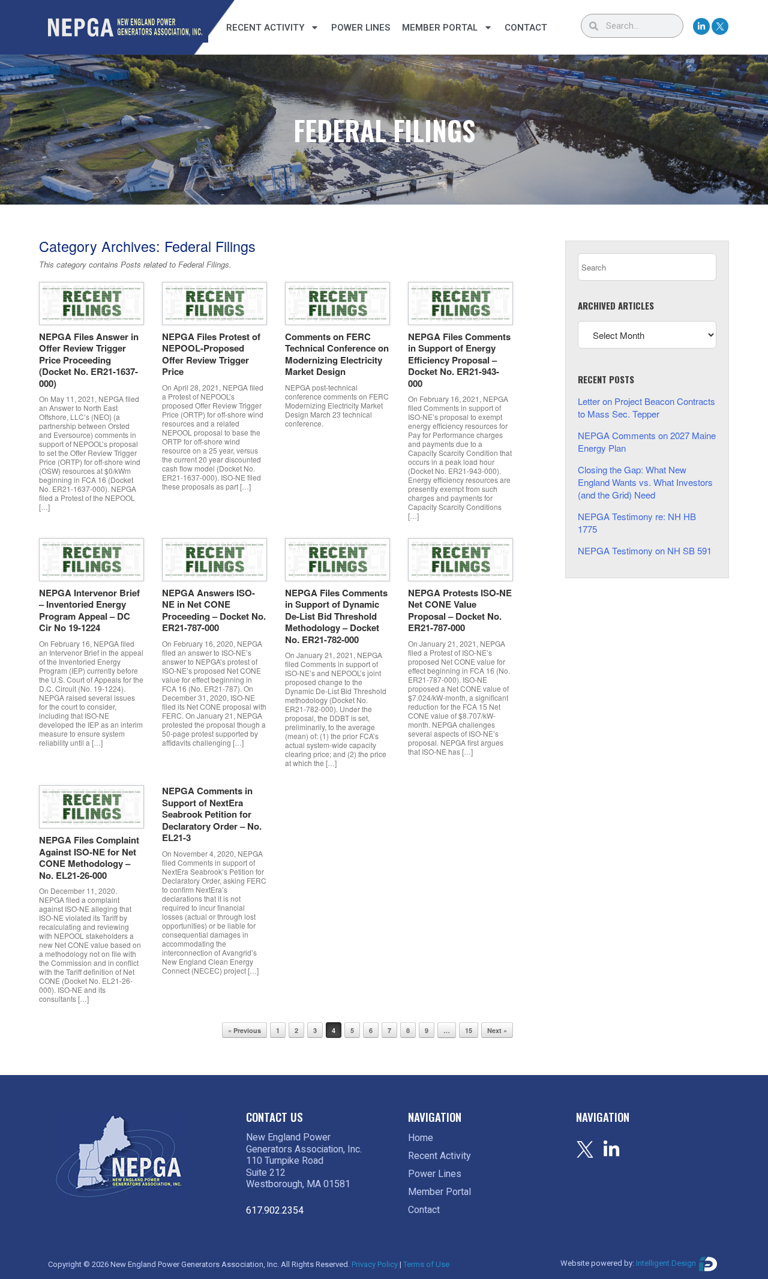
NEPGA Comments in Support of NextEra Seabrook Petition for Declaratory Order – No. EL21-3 (212, 814)
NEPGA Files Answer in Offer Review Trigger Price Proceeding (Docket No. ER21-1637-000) (89, 360)
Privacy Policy (375, 1264)
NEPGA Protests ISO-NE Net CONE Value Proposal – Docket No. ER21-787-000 (460, 610)
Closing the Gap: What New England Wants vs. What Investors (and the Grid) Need (645, 482)
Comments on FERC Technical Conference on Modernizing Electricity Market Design (337, 354)
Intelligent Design (666, 1263)
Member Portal (440, 28)
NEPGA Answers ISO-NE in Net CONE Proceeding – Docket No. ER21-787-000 (214, 610)
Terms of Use (426, 1264)
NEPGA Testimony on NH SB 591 (645, 550)
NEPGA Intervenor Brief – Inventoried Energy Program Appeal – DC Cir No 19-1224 (89, 610)
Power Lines (360, 28)
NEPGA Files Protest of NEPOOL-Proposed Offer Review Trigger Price (211, 354)
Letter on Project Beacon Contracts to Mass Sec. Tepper (646, 407)
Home (420, 1137)
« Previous (244, 1030)
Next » (497, 1030)
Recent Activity (265, 28)
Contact (526, 28)
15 (468, 1030)
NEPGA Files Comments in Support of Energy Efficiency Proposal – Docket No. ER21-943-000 (459, 360)
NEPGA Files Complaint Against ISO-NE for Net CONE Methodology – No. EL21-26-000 (89, 857)
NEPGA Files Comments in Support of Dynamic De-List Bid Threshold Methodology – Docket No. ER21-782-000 (336, 616)
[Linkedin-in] (701, 26)
